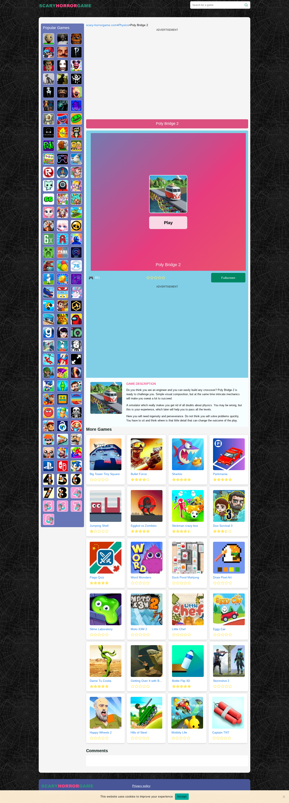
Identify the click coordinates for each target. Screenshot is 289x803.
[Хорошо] (159, 277)
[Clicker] (62, 283)
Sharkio (177, 474)
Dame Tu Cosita (100, 680)
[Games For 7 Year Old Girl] (76, 510)
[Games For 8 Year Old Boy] (62, 496)
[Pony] (76, 296)
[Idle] (62, 376)
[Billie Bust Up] (62, 203)
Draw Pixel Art (222, 577)
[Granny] (62, 42)
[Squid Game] (62, 189)
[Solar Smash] (76, 376)
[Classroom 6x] (48, 243)
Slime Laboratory (101, 629)
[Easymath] (48, 163)
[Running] (48, 390)
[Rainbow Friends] (76, 243)
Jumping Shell (99, 525)
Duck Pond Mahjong (185, 577)
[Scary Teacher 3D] (48, 69)
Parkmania (220, 474)
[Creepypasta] (62, 69)
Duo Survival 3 (223, 525)
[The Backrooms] (62, 83)
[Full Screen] (76, 363)
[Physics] (48, 363)
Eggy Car (219, 629)
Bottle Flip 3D (181, 680)
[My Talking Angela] (48, 216)
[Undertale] (76, 416)
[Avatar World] (76, 176)
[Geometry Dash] (62, 403)
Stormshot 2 (221, 680)
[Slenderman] (62, 109)
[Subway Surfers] (48, 430)
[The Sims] (62, 390)
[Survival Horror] (76, 83)
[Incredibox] (76, 136)
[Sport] (76, 390)
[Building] (48, 349)
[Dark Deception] (62, 96)
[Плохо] (148, 277)
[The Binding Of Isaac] (48, 456)
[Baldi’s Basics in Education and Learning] (48, 42)
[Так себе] (152, 277)
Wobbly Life (179, 732)
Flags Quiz (97, 577)
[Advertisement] (62, 595)
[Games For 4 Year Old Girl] (76, 496)
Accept (182, 796)
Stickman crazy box (185, 525)
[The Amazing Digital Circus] (62, 216)
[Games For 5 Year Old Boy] (62, 483)
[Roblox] (48, 176)
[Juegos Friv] (48, 149)
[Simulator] (48, 443)
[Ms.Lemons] (62, 136)
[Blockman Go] (76, 189)
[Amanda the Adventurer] (76, 69)
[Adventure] (62, 323)
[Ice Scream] (76, 96)
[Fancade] (48, 309)
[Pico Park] (48, 189)
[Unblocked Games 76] (76, 269)
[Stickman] (76, 349)
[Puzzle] (62, 443)
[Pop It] (76, 403)
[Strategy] (62, 456)
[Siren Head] (48, 83)
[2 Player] (62, 363)
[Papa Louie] (76, 443)
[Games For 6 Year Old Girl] (62, 510)
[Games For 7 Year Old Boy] (48, 496)
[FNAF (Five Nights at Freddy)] (76, 42)
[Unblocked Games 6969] (76, 283)
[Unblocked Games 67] (62, 163)
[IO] (76, 336)
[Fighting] (76, 456)
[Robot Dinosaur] (48, 269)
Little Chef (179, 629)
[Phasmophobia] (76, 56)
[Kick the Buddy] (76, 430)
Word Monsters (141, 577)
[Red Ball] (48, 416)
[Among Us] (76, 323)
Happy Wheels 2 (101, 732)
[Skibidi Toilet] (48, 123)
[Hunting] (48, 229)
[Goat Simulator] (76, 163)
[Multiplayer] (48, 376)
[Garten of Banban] (76, 123)
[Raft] (48, 323)
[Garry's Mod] (48, 336)
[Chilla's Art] (76, 109)
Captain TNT (220, 732)
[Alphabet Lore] (62, 243)
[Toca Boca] (76, 203)
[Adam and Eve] (76, 149)
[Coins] (62, 269)
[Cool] (62, 296)
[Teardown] (76, 309)
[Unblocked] (62, 430)
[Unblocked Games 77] (76, 256)
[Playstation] (48, 470)
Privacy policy (141, 786)
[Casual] (62, 416)
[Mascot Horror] (48, 109)
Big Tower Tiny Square (105, 474)
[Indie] (62, 349)
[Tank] (76, 216)
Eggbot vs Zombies (144, 525)
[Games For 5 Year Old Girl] (48, 510)
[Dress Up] (62, 336)
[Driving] (48, 403)
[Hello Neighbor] (62, 56)
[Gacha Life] (62, 229)
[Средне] (156, 277)
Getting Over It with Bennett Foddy (154, 680)
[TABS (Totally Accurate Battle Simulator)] (62, 256)
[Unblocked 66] (48, 203)
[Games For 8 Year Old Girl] (48, 523)
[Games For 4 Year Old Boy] (48, 483)
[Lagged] (62, 176)
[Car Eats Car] (48, 296)
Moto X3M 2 (139, 629)
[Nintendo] (62, 470)
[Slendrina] (48, 96)
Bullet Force (139, 474)
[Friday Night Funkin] (48, 56)
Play (168, 222)
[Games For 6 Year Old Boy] (76, 483)
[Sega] (76, 470)
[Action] (62, 309)
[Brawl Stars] (76, 229)
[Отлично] (163, 277)
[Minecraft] (48, 256)
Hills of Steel (139, 732)
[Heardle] (48, 136)
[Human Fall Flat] (48, 283)
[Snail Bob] (62, 149)
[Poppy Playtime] (62, 123)
